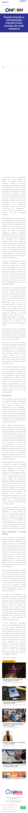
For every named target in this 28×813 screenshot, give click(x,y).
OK (23, 807)
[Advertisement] (14, 51)
